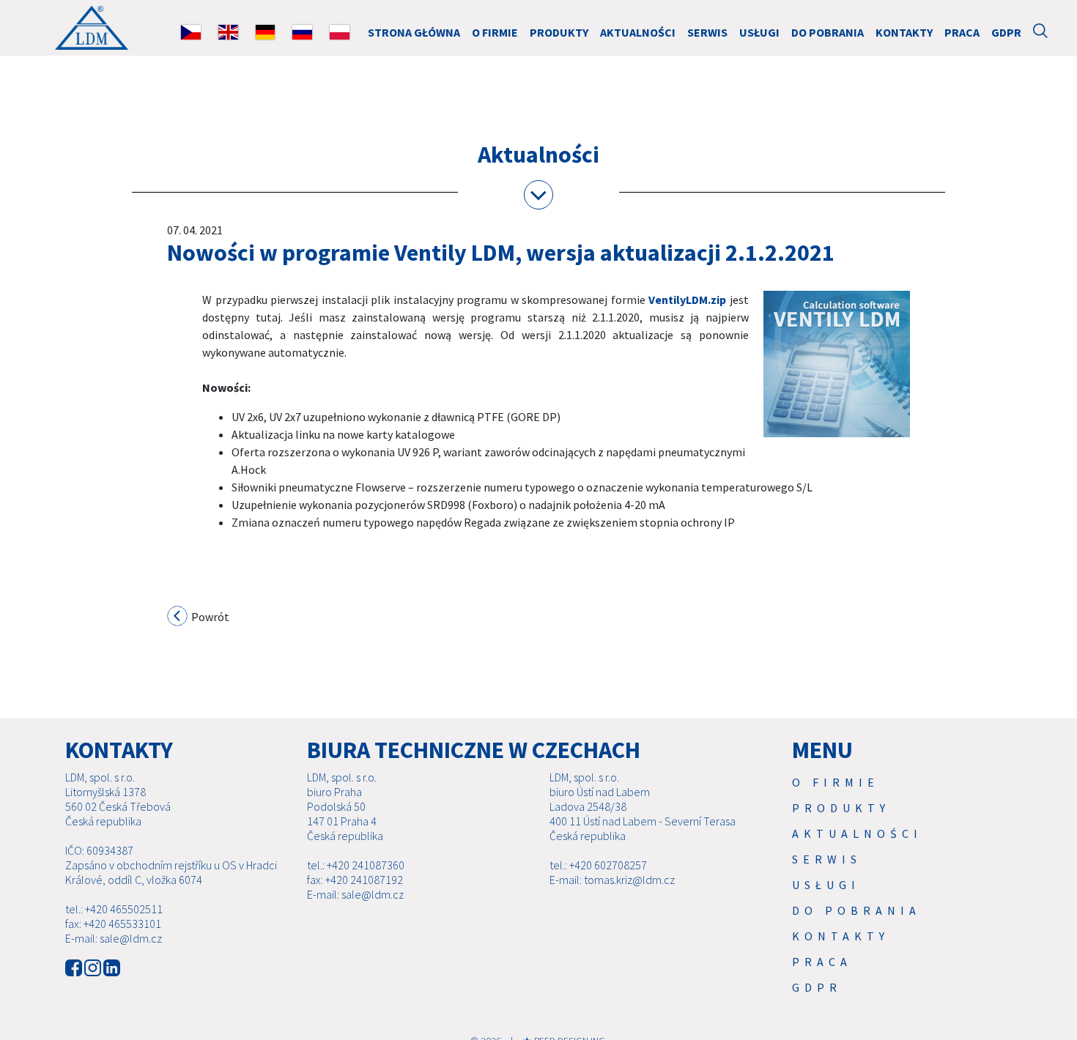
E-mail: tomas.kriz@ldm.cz (612, 879)
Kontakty (904, 32)
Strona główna (414, 32)
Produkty (559, 32)
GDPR (1006, 32)
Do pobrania (827, 32)
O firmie (495, 32)
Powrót (209, 616)
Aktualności (638, 32)
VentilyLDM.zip (687, 299)
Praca (962, 32)
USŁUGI (759, 32)
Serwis (707, 32)
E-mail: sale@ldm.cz (113, 938)
